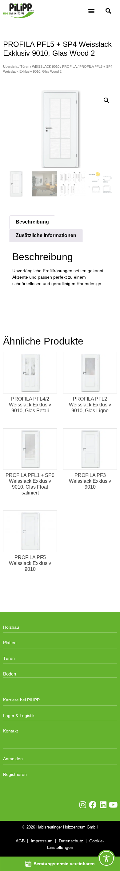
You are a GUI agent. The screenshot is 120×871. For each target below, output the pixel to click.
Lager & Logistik (18, 715)
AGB (20, 840)
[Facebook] (93, 804)
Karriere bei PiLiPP (21, 699)
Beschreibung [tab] (32, 221)
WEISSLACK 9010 (45, 66)
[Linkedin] (103, 804)
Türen (24, 66)
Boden (9, 673)
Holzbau (11, 627)
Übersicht (10, 66)
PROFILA (69, 66)
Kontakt (10, 730)
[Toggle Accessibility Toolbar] (106, 858)
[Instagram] (82, 804)
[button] (91, 11)
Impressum (42, 840)
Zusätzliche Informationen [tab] (46, 235)
